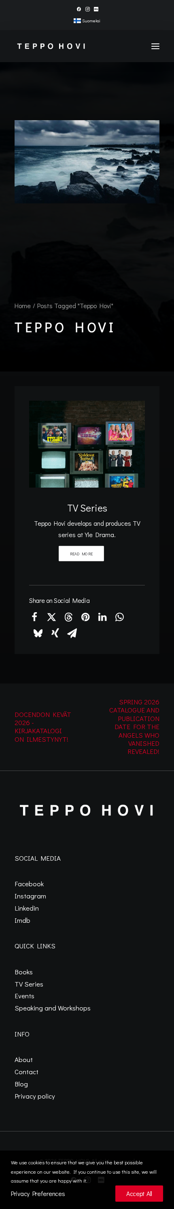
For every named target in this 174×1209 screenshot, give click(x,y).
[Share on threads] (68, 617)
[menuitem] (87, 20)
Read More (81, 553)
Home (23, 305)
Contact (26, 1071)
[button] (78, 9)
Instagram (30, 895)
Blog (21, 1083)
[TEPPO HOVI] (51, 46)
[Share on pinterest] (85, 617)
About (24, 1059)
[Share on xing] (55, 633)
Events (24, 995)
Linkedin (27, 908)
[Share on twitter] (51, 617)
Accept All (139, 1193)
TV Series (87, 507)
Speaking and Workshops (53, 1008)
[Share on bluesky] (38, 633)
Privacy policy (35, 1096)
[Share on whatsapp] (119, 617)
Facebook (29, 883)
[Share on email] (72, 633)
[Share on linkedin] (102, 617)
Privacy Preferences (38, 1193)
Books (24, 971)
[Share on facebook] (34, 617)
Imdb (22, 920)
